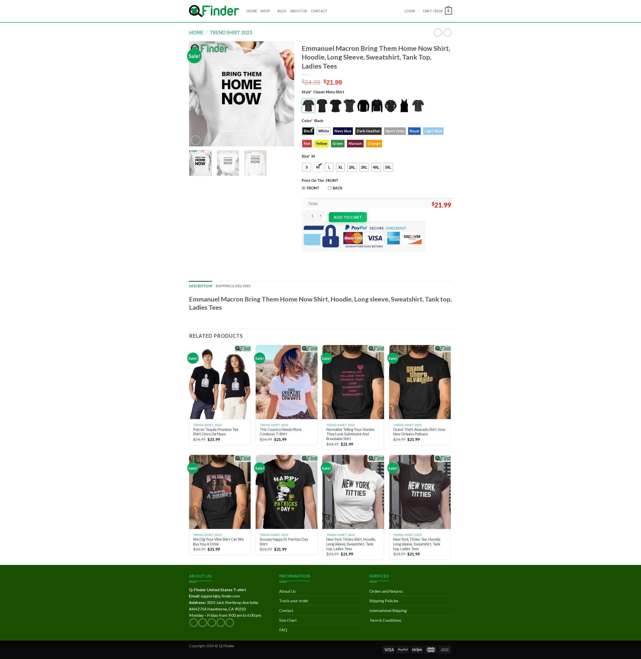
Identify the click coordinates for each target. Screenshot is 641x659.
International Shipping (388, 610)
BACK (338, 188)
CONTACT (319, 11)
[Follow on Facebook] (194, 622)
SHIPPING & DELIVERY (233, 286)
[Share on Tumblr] (351, 256)
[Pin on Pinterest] (333, 256)
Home (196, 32)
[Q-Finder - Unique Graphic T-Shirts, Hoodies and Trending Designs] (214, 11)
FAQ (283, 629)
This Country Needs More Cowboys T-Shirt (280, 431)
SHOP (265, 11)
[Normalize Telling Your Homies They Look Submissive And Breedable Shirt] (353, 382)
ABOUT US (298, 11)
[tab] (200, 286)
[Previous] (197, 93)
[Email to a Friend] (324, 256)
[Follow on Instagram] (203, 622)
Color (307, 121)
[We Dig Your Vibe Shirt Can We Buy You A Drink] (220, 492)
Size (306, 156)
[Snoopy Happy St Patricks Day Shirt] (286, 492)
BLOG (282, 11)
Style (306, 92)
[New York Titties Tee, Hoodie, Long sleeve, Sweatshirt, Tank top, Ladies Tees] (420, 492)
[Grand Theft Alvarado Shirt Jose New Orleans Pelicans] (420, 382)
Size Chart (288, 620)
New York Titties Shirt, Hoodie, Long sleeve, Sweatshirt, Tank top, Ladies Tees (351, 544)
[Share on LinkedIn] (342, 256)
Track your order (293, 600)
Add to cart (348, 217)
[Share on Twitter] (315, 256)
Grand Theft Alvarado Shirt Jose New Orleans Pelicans (419, 431)
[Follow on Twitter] (212, 622)
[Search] (333, 11)
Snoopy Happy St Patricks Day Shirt (284, 541)
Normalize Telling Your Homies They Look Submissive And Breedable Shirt (350, 434)
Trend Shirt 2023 (231, 32)
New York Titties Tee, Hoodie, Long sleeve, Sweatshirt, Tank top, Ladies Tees (417, 544)
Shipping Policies (383, 600)
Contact (286, 610)
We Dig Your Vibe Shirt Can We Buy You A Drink (218, 541)
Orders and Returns (386, 591)
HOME (252, 11)
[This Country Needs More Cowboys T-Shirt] (286, 382)
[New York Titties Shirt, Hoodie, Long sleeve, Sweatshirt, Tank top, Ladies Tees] (353, 492)
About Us (287, 591)
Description (200, 286)
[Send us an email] (221, 622)
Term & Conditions (385, 620)
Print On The (313, 180)
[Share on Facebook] (306, 256)
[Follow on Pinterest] (230, 622)
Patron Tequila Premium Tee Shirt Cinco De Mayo (215, 431)
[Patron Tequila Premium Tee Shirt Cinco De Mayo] (220, 382)
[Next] (285, 93)
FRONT (313, 188)
